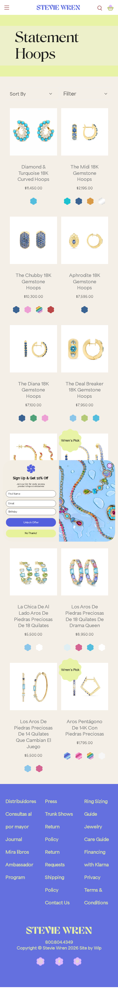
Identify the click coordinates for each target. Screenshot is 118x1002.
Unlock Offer (31, 522)
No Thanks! (31, 533)
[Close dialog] (109, 465)
